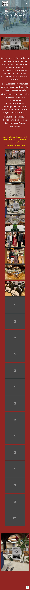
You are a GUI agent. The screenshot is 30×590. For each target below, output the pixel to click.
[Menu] (26, 3)
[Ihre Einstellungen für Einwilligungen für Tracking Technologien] (27, 587)
